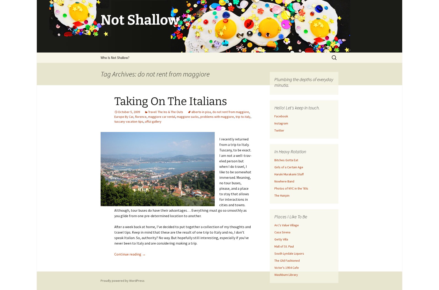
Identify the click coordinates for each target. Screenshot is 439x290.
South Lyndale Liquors (289, 253)
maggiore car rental (161, 117)
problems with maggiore (217, 117)
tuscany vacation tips (128, 121)
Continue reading (130, 254)
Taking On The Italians (170, 101)
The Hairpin (281, 195)
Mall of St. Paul (284, 246)
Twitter (279, 130)
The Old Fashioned (287, 260)
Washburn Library (286, 275)
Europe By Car (123, 117)
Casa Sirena (282, 232)
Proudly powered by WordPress (123, 281)
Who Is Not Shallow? (115, 57)
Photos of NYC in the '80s (291, 188)
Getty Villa (281, 239)
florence (141, 117)
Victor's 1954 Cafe (286, 268)
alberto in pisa (201, 112)
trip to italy (243, 117)
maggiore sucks (188, 117)
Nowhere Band (284, 181)
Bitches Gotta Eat (286, 160)
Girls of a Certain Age (288, 167)
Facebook (281, 116)
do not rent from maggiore (230, 112)
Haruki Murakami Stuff (289, 174)
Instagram (281, 123)
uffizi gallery (153, 121)
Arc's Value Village (286, 225)
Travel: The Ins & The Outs (165, 112)
